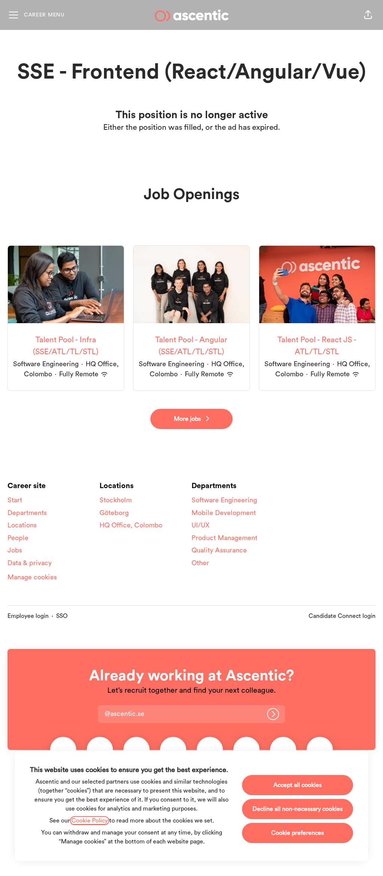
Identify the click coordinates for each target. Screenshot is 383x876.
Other (200, 563)
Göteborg (114, 512)
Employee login (28, 616)
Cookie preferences (297, 833)
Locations (22, 525)
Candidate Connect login (342, 616)
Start (14, 500)
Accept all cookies (297, 785)
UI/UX (200, 525)
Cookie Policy (89, 821)
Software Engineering (224, 500)
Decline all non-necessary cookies (297, 809)
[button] (368, 14)
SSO (62, 616)
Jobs (14, 550)
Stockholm (115, 500)
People (17, 538)
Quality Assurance (219, 550)
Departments (27, 512)
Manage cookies (32, 577)
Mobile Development (224, 512)
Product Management (224, 538)
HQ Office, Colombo (130, 525)
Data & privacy (29, 563)
